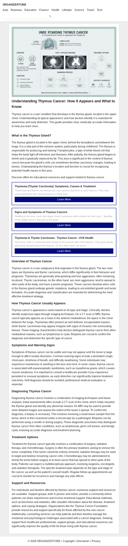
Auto (5, 10)
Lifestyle (67, 10)
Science (79, 10)
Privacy (96, 541)
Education (30, 10)
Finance (44, 10)
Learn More (64, 199)
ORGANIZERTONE (14, 4)
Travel (90, 10)
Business (16, 10)
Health (55, 10)
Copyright (68, 541)
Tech (99, 10)
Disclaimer (83, 541)
